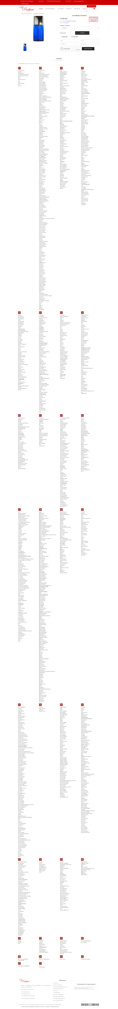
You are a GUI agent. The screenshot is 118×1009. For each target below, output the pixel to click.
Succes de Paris (84, 818)
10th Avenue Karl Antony (23, 74)
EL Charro (41, 332)
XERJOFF (20, 942)
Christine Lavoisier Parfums (87, 147)
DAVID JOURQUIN (21, 330)
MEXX (40, 625)
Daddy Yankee (21, 317)
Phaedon (20, 791)
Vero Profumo (63, 878)
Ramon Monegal (63, 714)
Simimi (82, 771)
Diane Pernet (21, 363)
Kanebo (82, 419)
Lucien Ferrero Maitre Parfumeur (25, 630)
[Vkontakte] (74, 980)
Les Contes (20, 576)
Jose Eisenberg (63, 487)
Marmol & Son (42, 580)
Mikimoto (41, 638)
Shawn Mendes (84, 761)
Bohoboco (62, 137)
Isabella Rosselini (42, 439)
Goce (82, 367)
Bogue (61, 136)
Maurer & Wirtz (42, 598)
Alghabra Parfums (43, 160)
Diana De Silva (21, 359)
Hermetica (20, 439)
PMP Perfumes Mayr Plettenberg (25, 817)
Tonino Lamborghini (22, 922)
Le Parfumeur (21, 565)
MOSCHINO (41, 687)
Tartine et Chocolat (22, 865)
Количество (63, 33)
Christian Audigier (85, 136)
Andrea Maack (42, 189)
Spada (82, 797)
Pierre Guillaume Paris (22, 805)
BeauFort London (63, 90)
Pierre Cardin (21, 803)
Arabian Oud (41, 242)
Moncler (40, 667)
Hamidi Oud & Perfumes (23, 423)
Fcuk (61, 326)
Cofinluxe (83, 169)
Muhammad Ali (42, 692)
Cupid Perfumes (84, 198)
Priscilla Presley (21, 841)
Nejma (61, 528)
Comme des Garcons (85, 173)
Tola (19, 912)
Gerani (82, 337)
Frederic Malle (63, 369)
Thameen (20, 882)
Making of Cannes (43, 543)
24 (18, 80)
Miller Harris (41, 644)
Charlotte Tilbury (84, 123)
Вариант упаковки (65, 25)
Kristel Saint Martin (85, 464)
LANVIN (19, 548)
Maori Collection (42, 551)
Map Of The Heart (43, 552)
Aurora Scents (42, 298)
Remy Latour (62, 733)
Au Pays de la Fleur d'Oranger (45, 295)
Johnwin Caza (63, 485)
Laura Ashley (21, 551)
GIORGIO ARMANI (84, 356)
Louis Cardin (20, 617)
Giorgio (82, 355)
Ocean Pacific (84, 514)
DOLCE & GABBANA (22, 377)
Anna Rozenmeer (42, 207)
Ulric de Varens (42, 864)
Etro (40, 411)
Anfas (40, 194)
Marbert (40, 553)
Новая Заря (62, 959)
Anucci (40, 233)
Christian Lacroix (84, 140)
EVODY (40, 402)
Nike (61, 546)
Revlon (61, 747)
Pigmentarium (21, 809)
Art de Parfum (42, 270)
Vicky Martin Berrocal (64, 886)
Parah (19, 730)
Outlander (83, 555)
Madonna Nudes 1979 (43, 518)
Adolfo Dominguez (43, 95)
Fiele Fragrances (63, 332)
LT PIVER (20, 625)
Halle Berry (20, 419)
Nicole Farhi (62, 542)
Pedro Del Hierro (21, 776)
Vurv (61, 908)
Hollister (20, 452)
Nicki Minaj (62, 537)
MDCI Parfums (42, 614)
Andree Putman (42, 190)
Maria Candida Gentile (43, 566)
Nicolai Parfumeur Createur (66, 539)
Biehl (61, 119)
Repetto (62, 742)
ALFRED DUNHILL (42, 157)
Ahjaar (40, 114)
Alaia (40, 138)
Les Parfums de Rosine (23, 585)
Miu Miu (40, 656)
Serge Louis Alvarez (85, 743)
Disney (19, 373)
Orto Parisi (83, 548)
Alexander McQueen (43, 154)
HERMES (20, 438)
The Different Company (23, 883)
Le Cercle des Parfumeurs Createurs (26, 558)
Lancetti (20, 544)
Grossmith (83, 378)
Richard (61, 750)
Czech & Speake (84, 200)
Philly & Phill (20, 798)
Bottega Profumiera (64, 151)
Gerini (82, 339)
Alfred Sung (41, 309)
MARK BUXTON (42, 579)
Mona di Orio (41, 665)
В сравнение (74, 36)
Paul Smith (20, 775)
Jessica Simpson (63, 461)
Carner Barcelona (85, 92)
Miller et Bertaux (42, 643)
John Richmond (63, 482)
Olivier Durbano (84, 528)
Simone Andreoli (84, 773)
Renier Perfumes (63, 741)
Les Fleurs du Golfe (22, 581)
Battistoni (62, 87)
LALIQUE (20, 543)
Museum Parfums (43, 695)
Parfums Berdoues (22, 738)
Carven (82, 202)
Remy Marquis (63, 735)
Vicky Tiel (62, 887)
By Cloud (62, 176)
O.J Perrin (83, 512)
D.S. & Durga (20, 316)
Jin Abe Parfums (63, 468)
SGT (82, 754)
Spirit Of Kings (84, 799)
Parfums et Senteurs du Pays (24, 751)
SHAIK (82, 755)
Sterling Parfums (84, 814)
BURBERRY (62, 171)
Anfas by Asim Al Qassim (44, 197)
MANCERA (41, 547)
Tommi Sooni (20, 917)
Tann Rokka (20, 864)
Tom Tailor (20, 916)
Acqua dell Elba (42, 82)
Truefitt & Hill (20, 932)
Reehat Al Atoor (63, 726)
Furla (61, 377)
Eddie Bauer (41, 320)
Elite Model (41, 341)
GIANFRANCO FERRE (85, 349)
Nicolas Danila (63, 541)
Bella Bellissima (63, 97)
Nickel (61, 536)
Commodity (83, 174)
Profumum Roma (21, 847)
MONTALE (41, 675)
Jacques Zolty (63, 426)
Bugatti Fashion (63, 170)
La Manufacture (21, 526)
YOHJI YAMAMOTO (43, 947)
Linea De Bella (21, 596)
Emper (40, 359)
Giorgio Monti (84, 393)
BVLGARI (62, 175)
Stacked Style (84, 800)
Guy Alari (83, 387)
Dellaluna (20, 342)
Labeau (19, 536)
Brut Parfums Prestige (65, 169)
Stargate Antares (84, 803)
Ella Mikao (41, 349)
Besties (61, 112)
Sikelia (82, 770)
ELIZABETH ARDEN (43, 344)
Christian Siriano (84, 143)
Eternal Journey (42, 393)
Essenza (41, 387)
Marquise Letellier (43, 582)
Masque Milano (42, 587)
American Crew (42, 175)
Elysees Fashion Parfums (44, 351)
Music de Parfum (42, 696)
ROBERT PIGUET (63, 760)
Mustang (41, 699)
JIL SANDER (62, 466)
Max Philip (41, 606)
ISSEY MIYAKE (42, 443)
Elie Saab (41, 337)
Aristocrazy (41, 260)
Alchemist (41, 147)
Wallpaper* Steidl (84, 863)
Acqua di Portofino (43, 88)
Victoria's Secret (63, 892)
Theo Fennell (20, 899)
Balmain (61, 78)
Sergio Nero (83, 747)
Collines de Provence (85, 170)
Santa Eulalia (84, 723)
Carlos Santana (84, 90)
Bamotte (62, 79)
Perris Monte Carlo (22, 788)
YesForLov (41, 943)
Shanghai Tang (84, 759)
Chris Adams (83, 133)
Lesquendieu (21, 590)
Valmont (62, 867)
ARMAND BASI (42, 262)
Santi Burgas (84, 726)
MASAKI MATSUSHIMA (43, 586)
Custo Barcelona (84, 199)
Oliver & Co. (83, 526)
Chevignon (83, 204)
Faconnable (62, 378)
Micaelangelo (42, 627)
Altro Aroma (41, 167)
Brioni (61, 162)
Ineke (40, 431)
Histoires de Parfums (22, 450)
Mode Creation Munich (44, 658)
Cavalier (83, 107)
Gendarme (83, 326)
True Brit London (21, 930)
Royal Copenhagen (64, 783)
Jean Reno (62, 452)
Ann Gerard (41, 204)
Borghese (62, 142)
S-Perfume (83, 707)
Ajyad (40, 121)
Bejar (61, 95)
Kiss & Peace (84, 452)
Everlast (40, 399)
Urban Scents (42, 870)
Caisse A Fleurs (84, 78)
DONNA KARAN (21, 379)
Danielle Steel (21, 323)
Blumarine (62, 131)
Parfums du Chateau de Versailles (25, 747)
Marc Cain (41, 555)
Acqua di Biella (42, 83)
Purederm (20, 853)
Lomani (19, 609)
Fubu (61, 373)
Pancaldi (20, 718)
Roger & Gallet (63, 773)
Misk (40, 651)
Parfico (19, 731)
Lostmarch (20, 615)
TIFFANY (20, 904)
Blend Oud (62, 128)
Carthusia (83, 100)
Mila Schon (41, 639)
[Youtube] (83, 980)
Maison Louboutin (43, 529)
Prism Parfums (21, 842)
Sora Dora (83, 789)
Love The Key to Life (22, 622)
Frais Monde (62, 354)
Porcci (19, 826)
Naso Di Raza (63, 518)
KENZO (82, 438)
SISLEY (82, 778)
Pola (19, 819)
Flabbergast (62, 339)
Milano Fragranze (42, 641)
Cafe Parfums (84, 75)
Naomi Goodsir (63, 513)
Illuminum (41, 429)
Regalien (62, 730)
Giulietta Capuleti (84, 361)
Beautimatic (62, 92)
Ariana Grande (42, 258)
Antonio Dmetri (42, 227)
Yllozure (40, 945)
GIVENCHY (83, 364)
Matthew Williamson (43, 595)
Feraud (61, 330)
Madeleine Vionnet (43, 515)
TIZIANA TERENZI (21, 908)
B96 (61, 70)
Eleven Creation (42, 336)
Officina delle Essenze (85, 518)
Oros (82, 547)
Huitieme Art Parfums (22, 463)
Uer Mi (40, 863)
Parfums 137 (20, 737)
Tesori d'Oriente (21, 881)
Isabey (40, 442)
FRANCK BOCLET (63, 359)
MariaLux (41, 570)
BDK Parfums (63, 89)
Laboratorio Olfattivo (22, 538)
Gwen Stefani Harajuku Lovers (87, 390)
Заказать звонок (91, 6)
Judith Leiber (62, 493)
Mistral (40, 654)
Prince (19, 837)
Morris (40, 686)
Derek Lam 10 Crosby (22, 351)
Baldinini (62, 75)
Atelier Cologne (42, 284)
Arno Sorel (41, 265)
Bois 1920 (62, 138)
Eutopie (40, 396)
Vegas (61, 872)
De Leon (20, 336)
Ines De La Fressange (43, 433)
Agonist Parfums (42, 113)
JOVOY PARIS (62, 492)
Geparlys (83, 336)
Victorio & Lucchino (64, 894)
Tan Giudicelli (21, 863)
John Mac (62, 479)
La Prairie (20, 531)
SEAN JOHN (83, 738)
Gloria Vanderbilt (84, 365)
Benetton (62, 103)
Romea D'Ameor (63, 775)
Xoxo (19, 943)
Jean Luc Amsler (63, 448)
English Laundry (42, 363)
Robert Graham (63, 759)
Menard (40, 618)
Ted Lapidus (20, 873)
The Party (20, 891)
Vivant (61, 902)
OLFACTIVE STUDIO (85, 522)
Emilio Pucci (41, 355)
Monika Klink (41, 670)
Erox (40, 375)
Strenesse (83, 817)
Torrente (20, 935)
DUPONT (20, 387)
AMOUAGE (41, 183)
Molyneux (41, 663)
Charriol (82, 125)
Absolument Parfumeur (44, 76)
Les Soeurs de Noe (22, 589)
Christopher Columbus (86, 149)
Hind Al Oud (20, 448)
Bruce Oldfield (63, 165)
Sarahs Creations (84, 732)
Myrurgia (41, 701)
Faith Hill (62, 320)
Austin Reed (41, 299)
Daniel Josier (20, 322)
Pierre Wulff (20, 808)
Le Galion (20, 561)
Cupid (82, 197)
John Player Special (64, 481)
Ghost (82, 346)
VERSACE (62, 882)
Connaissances (84, 176)
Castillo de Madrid (85, 103)
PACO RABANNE (21, 707)
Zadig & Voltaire (63, 940)
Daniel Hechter (21, 321)
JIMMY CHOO (62, 467)
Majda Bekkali (42, 539)
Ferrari (61, 331)
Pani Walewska (21, 719)
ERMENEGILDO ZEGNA (44, 374)
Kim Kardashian (84, 449)
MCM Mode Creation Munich (45, 611)
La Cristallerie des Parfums (23, 522)
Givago (82, 363)
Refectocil (62, 728)
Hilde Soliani (20, 447)
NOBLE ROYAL (63, 556)
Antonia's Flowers (43, 222)
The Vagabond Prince (22, 897)
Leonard (20, 571)
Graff (82, 370)
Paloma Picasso (21, 713)
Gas (82, 392)
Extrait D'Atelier (42, 408)
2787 (19, 82)
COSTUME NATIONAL (85, 184)
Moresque (41, 681)
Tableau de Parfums (22, 862)
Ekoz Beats (41, 330)
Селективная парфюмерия (24, 965)
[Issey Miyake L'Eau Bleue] (25, 47)
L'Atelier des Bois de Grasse (24, 515)
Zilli (60, 948)
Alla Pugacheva (42, 161)
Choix (82, 131)
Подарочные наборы (85, 959)
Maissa (40, 537)
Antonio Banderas (43, 224)
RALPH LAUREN (63, 711)
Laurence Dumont (22, 555)
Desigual (20, 353)
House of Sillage (21, 458)
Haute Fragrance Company (23, 426)
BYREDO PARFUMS (64, 181)
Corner (82, 180)
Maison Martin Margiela (44, 531)
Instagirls (41, 437)
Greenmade (83, 374)
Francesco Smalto (64, 358)
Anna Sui (41, 208)
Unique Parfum (42, 868)
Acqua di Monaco (42, 85)
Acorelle (40, 80)
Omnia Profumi (84, 531)
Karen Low (83, 421)
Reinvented (62, 731)
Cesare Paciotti (84, 114)
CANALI (82, 83)
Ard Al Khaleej (42, 252)
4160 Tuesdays (21, 83)
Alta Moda (41, 165)
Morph (40, 685)
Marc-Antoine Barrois (43, 563)
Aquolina (41, 240)
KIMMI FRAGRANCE (85, 450)
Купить (83, 33)
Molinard (41, 659)
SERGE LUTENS (84, 745)
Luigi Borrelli (20, 633)
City (82, 156)
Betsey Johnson (63, 113)
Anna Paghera (42, 205)
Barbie (61, 82)
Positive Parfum (21, 829)
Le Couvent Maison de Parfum (24, 560)
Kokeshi (82, 455)
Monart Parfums (42, 666)
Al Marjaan (41, 133)
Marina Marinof (42, 575)
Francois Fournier (63, 363)
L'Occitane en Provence (23, 518)
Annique (41, 217)
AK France (41, 122)
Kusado (82, 467)
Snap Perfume (84, 781)
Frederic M (62, 368)
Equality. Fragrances (43, 370)
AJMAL (40, 118)
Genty (82, 330)
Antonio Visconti (42, 232)
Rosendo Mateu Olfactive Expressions (68, 780)
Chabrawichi (83, 117)
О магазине (55, 983)
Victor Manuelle (63, 888)
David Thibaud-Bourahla (23, 331)
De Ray (19, 337)
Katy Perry (83, 429)
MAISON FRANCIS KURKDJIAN (45, 526)
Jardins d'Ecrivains (64, 435)
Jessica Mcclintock (64, 505)
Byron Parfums (63, 183)
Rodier (61, 770)
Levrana (20, 591)
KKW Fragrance (84, 454)
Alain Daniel (41, 141)
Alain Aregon (42, 140)
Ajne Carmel (41, 119)
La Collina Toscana (22, 520)
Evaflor (40, 398)
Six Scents (83, 779)
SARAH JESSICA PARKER (86, 731)
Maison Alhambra (42, 523)
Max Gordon (41, 604)
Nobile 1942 (62, 555)
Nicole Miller (62, 543)
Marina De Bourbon (43, 574)
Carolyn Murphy (84, 95)
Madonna (41, 517)
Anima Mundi (42, 202)
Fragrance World (63, 353)
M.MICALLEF (41, 513)
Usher (40, 872)
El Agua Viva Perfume (43, 331)
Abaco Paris (41, 73)
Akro (40, 123)
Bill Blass (62, 123)
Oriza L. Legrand (84, 542)
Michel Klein (41, 634)
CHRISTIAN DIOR (84, 138)
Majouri (40, 542)
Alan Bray (41, 143)
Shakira (82, 757)
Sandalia (83, 721)
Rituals (61, 755)
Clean (82, 162)
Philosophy (20, 799)
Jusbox (61, 500)
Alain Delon (41, 142)
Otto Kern (83, 552)
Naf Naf (61, 571)
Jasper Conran (63, 438)
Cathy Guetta (84, 106)
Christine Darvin (84, 146)
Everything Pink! (42, 401)
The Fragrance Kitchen (23, 884)
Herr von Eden (21, 442)
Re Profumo (62, 723)
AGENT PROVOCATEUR (44, 112)
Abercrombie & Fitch (43, 75)
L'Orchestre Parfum (22, 519)
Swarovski (83, 823)
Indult (40, 430)
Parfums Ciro (21, 741)
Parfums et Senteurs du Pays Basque (26, 752)
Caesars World (84, 74)
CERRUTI (83, 113)
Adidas (40, 94)
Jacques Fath (63, 425)
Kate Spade (83, 426)
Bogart (61, 135)
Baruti (61, 84)
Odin (82, 515)
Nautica (61, 522)
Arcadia (40, 251)
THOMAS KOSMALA (22, 903)
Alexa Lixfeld (41, 152)
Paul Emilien (20, 773)
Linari (19, 594)
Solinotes (83, 785)
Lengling (20, 570)
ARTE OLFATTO (42, 272)
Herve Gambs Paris (22, 443)
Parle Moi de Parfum (22, 764)
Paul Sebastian (21, 774)
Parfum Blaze (21, 732)
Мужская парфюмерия (27, 13)
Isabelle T (41, 440)
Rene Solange (63, 738)
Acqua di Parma (42, 87)
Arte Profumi (41, 274)
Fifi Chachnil (62, 334)
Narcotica (62, 515)
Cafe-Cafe (83, 76)
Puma (19, 852)
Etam (40, 390)
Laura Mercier (21, 553)
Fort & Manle (62, 348)
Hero (19, 440)
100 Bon (20, 71)
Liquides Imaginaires (22, 600)
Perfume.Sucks (21, 784)
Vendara (62, 873)
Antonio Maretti (42, 229)
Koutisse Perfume (85, 462)
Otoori (82, 551)
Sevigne (83, 750)
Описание (59, 58)
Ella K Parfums (42, 348)
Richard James (63, 751)
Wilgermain (83, 873)
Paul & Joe (20, 771)
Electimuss (41, 335)
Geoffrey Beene (84, 332)
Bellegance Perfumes (64, 98)
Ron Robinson (63, 778)
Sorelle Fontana (84, 790)
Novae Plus (62, 565)
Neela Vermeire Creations (65, 527)
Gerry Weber (84, 341)
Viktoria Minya (63, 896)
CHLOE (82, 130)
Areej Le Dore (42, 256)
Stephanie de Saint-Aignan (87, 813)
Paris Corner (20, 759)
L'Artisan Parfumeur (22, 513)
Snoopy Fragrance (85, 783)
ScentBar (83, 735)
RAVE (61, 721)
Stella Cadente (84, 807)
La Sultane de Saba (22, 533)
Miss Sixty (41, 652)
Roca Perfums (63, 765)
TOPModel (20, 923)
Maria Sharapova (42, 567)
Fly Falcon (62, 346)
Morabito (41, 680)
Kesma (82, 442)
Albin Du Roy (41, 146)
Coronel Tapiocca (84, 181)
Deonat (19, 348)
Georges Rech (84, 335)
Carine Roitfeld (84, 85)
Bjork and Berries (63, 126)
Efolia (40, 325)
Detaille (19, 354)
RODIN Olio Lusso (63, 771)
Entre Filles (41, 368)
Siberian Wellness (85, 766)
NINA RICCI (62, 550)
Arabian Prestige (42, 243)
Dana (19, 320)
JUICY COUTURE (63, 495)
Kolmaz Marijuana (84, 457)
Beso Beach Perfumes (64, 111)
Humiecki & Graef (21, 464)
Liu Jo (19, 601)
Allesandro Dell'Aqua (43, 162)
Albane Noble (42, 145)
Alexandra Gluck (42, 155)
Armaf (40, 261)
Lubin (19, 641)
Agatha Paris (42, 108)
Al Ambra (41, 125)
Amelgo (40, 174)
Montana (41, 676)
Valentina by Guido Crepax (65, 864)
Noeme (61, 557)
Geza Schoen (84, 342)
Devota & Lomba (21, 355)
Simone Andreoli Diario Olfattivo (88, 774)
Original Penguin (84, 541)
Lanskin (19, 547)
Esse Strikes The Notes (44, 384)
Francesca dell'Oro (64, 356)
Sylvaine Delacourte (85, 832)
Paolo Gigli (20, 726)
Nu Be (61, 566)
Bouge (61, 155)
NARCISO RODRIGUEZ (64, 514)
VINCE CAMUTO (63, 898)
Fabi (61, 318)
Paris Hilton (20, 760)
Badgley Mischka (63, 71)
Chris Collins (83, 135)
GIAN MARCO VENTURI (86, 348)
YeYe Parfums (42, 944)
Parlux (19, 766)
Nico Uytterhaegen (64, 538)
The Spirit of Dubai (22, 894)
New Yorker (62, 533)
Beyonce (62, 117)
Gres (82, 375)
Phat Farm (20, 794)
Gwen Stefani (84, 389)
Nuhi (61, 569)
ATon (40, 291)
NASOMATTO (62, 519)
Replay (61, 743)
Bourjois (62, 156)
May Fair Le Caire (42, 608)
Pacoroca (20, 709)
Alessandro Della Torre (44, 150)
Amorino (41, 180)
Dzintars (20, 389)
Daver (19, 327)
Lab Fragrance (21, 534)
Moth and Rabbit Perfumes (44, 689)
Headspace (20, 429)
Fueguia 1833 (63, 374)
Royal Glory (62, 788)
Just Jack (62, 501)
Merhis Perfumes (42, 624)
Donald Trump (21, 378)
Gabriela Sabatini (84, 315)
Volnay (61, 904)
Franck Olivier (63, 361)
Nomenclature (63, 558)
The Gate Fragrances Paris (23, 886)
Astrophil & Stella (42, 281)
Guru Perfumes (84, 384)
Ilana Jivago (41, 428)
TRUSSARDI (20, 934)
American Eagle (42, 176)
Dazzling (20, 335)
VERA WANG (62, 874)
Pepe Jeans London (22, 781)
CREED (82, 190)
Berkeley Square (63, 107)
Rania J (61, 718)
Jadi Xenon (62, 428)
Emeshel (41, 354)
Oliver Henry (83, 527)
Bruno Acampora (63, 166)
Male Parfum (41, 544)
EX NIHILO (41, 404)
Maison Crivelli (42, 524)
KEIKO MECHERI (84, 431)
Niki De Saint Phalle (64, 547)
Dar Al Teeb (20, 325)
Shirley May (83, 764)
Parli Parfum (20, 765)
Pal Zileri (20, 712)
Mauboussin (41, 596)
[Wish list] (90, 9)
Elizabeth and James (43, 342)
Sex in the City (84, 751)
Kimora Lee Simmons (85, 469)
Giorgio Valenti (84, 359)
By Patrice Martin (63, 178)
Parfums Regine (21, 754)
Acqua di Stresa (42, 90)
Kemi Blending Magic (85, 433)
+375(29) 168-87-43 (51, 1)
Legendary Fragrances (23, 569)
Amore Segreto (42, 179)
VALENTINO (62, 865)
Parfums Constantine (22, 742)
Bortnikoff (62, 149)
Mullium (40, 694)
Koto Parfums (84, 461)
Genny (82, 327)
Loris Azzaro (20, 614)
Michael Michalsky (43, 632)
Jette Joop (62, 463)
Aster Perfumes (42, 279)
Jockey (61, 477)
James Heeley (63, 431)
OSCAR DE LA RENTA (85, 550)
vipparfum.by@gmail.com (79, 1)
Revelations (62, 745)
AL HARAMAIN (42, 131)
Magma (40, 520)
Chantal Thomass (84, 119)
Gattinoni (83, 325)
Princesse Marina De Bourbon (24, 840)
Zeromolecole (63, 947)
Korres (82, 459)
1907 (19, 78)
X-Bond (19, 940)
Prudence (20, 850)
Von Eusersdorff (63, 906)
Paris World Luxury (22, 762)
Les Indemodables (22, 582)
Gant (82, 322)
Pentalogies (20, 779)
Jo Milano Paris (63, 474)
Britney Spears (63, 186)
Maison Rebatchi (42, 532)
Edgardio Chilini (42, 322)
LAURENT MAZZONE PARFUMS (24, 556)
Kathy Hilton (83, 428)
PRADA (19, 831)
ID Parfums (41, 423)
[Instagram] (80, 980)
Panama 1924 (21, 717)
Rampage (62, 716)
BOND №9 (62, 141)
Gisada (82, 360)
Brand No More (63, 157)
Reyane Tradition (63, 749)
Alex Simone (41, 151)
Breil (61, 160)
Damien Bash (21, 318)
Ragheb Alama (63, 707)
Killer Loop (83, 448)
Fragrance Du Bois (64, 351)
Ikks (40, 424)
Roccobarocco (63, 767)
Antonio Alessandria (43, 223)
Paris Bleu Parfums (22, 757)
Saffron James (84, 712)
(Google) (37, 1006)
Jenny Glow (62, 458)
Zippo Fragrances (63, 949)
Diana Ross (20, 360)
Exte (40, 412)
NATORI (61, 520)
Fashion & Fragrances (64, 323)
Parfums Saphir (21, 755)
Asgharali (41, 276)
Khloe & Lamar (84, 444)
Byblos (61, 179)
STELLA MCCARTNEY (85, 808)
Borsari (61, 147)
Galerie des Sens (84, 317)
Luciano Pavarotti (22, 628)
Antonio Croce (42, 226)
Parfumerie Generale (22, 735)
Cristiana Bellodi (84, 192)
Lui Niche (20, 632)
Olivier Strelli (83, 529)
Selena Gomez (84, 741)
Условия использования (58, 988)
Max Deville (41, 603)
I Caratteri (41, 418)
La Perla (19, 529)
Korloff (82, 458)
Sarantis (83, 733)
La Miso (19, 528)
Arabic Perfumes (42, 246)
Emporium (41, 360)
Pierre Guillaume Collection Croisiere (26, 804)
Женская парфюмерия (23, 959)
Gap (82, 323)
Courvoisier (83, 188)
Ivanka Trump (42, 445)
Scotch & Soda (84, 737)
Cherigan (83, 128)
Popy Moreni (20, 824)
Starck (82, 802)
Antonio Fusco (42, 228)
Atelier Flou (41, 288)
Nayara (61, 524)
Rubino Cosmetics (64, 791)
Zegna (61, 944)
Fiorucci (61, 336)
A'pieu (40, 71)
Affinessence (42, 106)
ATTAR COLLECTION (43, 294)
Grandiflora (83, 373)
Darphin (19, 326)
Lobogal (20, 605)
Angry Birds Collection (43, 200)
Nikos (61, 548)
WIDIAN (82, 872)
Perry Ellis (20, 789)
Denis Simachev (21, 346)
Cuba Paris (83, 195)
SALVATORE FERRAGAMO (86, 718)
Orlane (82, 543)
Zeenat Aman (63, 943)
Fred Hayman (63, 367)
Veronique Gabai (63, 881)
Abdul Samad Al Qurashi (44, 74)
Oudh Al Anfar (84, 553)
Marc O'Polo (41, 561)
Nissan (61, 553)
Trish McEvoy (20, 929)
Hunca (19, 467)
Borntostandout (63, 143)
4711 (19, 84)
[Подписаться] (96, 988)
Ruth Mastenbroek (64, 797)
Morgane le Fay (42, 684)
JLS (60, 471)
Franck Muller (63, 360)
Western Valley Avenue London (87, 868)
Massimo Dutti (42, 589)
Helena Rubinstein (22, 468)
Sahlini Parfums (84, 714)
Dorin (19, 380)
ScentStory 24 (84, 736)
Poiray (19, 818)
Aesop (40, 103)
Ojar (82, 519)
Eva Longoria (42, 397)
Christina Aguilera (85, 145)
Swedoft (83, 824)
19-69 (19, 76)
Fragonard (62, 350)
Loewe (19, 606)
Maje (40, 541)
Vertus (61, 883)
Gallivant (83, 320)
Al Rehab (41, 135)
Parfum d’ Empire (21, 733)
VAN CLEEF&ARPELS (64, 868)
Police (19, 821)
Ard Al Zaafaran (42, 255)
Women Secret (84, 874)
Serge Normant (84, 746)
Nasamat (62, 517)
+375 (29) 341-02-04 (25, 992)
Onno (82, 536)
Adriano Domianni (43, 98)
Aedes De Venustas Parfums (45, 100)
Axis (40, 304)
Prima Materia (21, 836)
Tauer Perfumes (21, 867)
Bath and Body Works (64, 85)
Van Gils (61, 869)
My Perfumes (42, 700)
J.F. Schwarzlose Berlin (64, 418)
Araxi (40, 250)
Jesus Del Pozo (63, 462)
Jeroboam (62, 459)
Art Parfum (41, 271)
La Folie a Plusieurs (22, 523)
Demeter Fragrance (22, 344)
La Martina (20, 527)
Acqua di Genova (42, 84)
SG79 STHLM (84, 752)
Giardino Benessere (85, 351)
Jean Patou (62, 449)
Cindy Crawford (84, 155)
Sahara (82, 713)
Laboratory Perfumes (22, 539)
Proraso (19, 848)
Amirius (40, 178)
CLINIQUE (83, 164)
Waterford (83, 864)
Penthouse (20, 780)
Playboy (19, 814)
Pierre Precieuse (21, 807)
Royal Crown (62, 785)
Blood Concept (63, 130)
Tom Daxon (20, 913)
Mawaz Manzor (42, 599)
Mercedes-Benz (42, 623)
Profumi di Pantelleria (22, 845)
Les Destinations (21, 579)
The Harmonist (21, 887)
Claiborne (83, 157)
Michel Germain (42, 633)
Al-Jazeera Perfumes (43, 136)
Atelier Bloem (42, 283)
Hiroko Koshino (21, 449)
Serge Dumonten (84, 742)
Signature (83, 767)
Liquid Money (21, 599)
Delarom (20, 341)
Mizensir (41, 657)
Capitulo (83, 84)
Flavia (61, 340)
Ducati (19, 384)
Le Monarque (21, 563)
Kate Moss (83, 425)
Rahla (61, 708)
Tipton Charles (21, 907)
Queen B (41, 707)
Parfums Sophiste (22, 756)
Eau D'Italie (41, 316)
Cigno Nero (83, 152)
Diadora (19, 358)
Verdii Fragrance (63, 875)
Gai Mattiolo (83, 316)
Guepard (83, 380)
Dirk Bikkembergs (21, 372)
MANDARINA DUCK (43, 548)
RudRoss (62, 793)
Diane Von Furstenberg (23, 364)
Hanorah (20, 425)
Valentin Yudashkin (64, 863)
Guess (82, 383)
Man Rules (41, 546)
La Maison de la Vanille (23, 524)
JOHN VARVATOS (63, 483)
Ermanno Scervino (43, 373)
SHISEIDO (83, 765)
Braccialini (62, 185)
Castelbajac (83, 203)
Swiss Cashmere (84, 828)
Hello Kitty (20, 431)
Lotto (19, 639)
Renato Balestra (63, 736)
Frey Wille (62, 372)
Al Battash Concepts (43, 128)
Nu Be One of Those (64, 567)
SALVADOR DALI (84, 717)
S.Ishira (82, 708)
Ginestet (83, 354)
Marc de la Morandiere (44, 556)
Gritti (82, 377)
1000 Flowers (21, 73)
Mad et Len (41, 514)
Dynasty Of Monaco (22, 388)
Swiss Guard (83, 829)
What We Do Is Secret (85, 869)
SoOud (82, 788)
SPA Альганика (84, 795)
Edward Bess (42, 323)
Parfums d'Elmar (21, 743)
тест (40, 965)
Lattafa (19, 550)
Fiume (61, 337)
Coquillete (83, 178)
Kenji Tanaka (83, 434)
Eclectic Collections (43, 317)
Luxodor (20, 637)
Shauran (83, 760)
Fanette (61, 321)
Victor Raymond (63, 889)
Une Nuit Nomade (42, 867)
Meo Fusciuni (42, 620)
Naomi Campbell (63, 572)
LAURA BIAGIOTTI (21, 552)
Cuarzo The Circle (84, 194)
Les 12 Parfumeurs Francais (24, 572)
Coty (82, 185)
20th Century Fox (21, 79)
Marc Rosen (41, 562)
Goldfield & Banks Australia (87, 368)
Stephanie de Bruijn (85, 812)
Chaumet (83, 127)
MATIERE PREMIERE (43, 591)
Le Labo (19, 562)
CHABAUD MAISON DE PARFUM (87, 116)
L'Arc (19, 512)
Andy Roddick (42, 192)
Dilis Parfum (20, 367)
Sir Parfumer (83, 776)
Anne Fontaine (42, 212)
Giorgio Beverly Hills (85, 358)
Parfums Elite (21, 750)
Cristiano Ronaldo (85, 193)
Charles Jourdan (84, 122)
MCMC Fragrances (43, 613)
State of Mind (84, 804)
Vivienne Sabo (63, 903)
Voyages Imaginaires (64, 907)
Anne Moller (41, 214)
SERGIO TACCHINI (84, 749)
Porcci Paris (20, 827)
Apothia (40, 235)
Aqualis (40, 238)
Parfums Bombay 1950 (23, 740)
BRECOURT (62, 159)
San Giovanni (84, 719)
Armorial (41, 264)
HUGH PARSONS (21, 461)
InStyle (40, 438)
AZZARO (41, 308)
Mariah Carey (42, 569)
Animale (40, 203)
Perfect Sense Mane (22, 783)
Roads (61, 756)
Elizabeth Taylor (42, 345)
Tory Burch (20, 925)
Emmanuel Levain (43, 356)
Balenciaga (62, 76)
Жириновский (21, 960)
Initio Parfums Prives (43, 435)
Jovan (61, 491)
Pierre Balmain (21, 802)
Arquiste (41, 267)
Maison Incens (42, 528)
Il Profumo (41, 425)
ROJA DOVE (62, 774)
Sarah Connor (84, 730)
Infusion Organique (43, 434)
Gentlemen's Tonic (85, 329)
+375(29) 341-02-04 (24, 1)
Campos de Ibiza (84, 82)
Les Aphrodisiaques (22, 574)
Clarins (82, 159)
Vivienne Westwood (64, 910)
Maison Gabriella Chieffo (44, 527)
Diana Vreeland (21, 361)
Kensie (82, 437)
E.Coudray (41, 315)
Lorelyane (20, 611)
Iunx (40, 444)
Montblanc (41, 677)
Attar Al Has (41, 293)
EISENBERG (41, 329)
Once (82, 532)
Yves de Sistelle (42, 949)
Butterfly (62, 174)
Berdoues (62, 106)
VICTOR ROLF (63, 891)
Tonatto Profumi (21, 921)
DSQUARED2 (20, 383)
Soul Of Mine (83, 793)
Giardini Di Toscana (85, 350)
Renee (61, 740)
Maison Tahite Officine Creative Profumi (47, 534)
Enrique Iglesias (42, 367)
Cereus (82, 112)
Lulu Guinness (21, 635)
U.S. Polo (41, 862)
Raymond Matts (63, 722)
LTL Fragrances (21, 627)
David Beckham (21, 329)
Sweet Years (83, 826)
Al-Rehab (41, 137)
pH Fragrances (21, 790)
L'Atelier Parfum (21, 517)
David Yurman (21, 332)
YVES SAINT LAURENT (43, 952)
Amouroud (41, 184)
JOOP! (61, 486)
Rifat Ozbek (62, 752)
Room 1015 (62, 779)
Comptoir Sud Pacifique (86, 175)
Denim (19, 345)
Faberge (62, 317)
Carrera (82, 99)
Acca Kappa (41, 78)
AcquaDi (41, 92)
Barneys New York (64, 83)
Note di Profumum (64, 562)
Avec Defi (41, 302)
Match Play (41, 590)
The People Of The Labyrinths (24, 892)
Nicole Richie (62, 544)
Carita (82, 87)
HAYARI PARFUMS (22, 428)
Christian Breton (84, 137)
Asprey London (42, 277)
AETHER (41, 104)
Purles (19, 856)
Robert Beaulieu (63, 757)
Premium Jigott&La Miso (23, 833)
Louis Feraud (20, 618)
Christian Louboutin (85, 141)
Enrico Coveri (42, 364)
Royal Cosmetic (63, 784)
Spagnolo (83, 798)
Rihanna (62, 754)
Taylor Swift (20, 870)
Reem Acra (62, 727)
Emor (40, 358)
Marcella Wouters (43, 565)
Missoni (40, 653)
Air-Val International (43, 116)
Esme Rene (41, 379)
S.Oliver (82, 709)
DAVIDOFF (20, 334)
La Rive (19, 532)
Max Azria (41, 601)
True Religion (21, 931)
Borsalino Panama (64, 146)
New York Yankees (64, 532)
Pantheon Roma (21, 723)
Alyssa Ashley (42, 173)
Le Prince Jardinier (22, 566)
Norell (61, 561)
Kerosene (83, 440)
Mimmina (41, 646)
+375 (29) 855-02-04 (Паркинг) (28, 995)
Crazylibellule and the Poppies (87, 189)
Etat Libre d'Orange (43, 392)
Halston (19, 420)
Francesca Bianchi (64, 355)
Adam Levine (42, 93)
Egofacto (41, 326)
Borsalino (62, 145)
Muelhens (41, 691)
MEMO (40, 617)
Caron (82, 97)
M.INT (40, 512)
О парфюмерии (56, 992)
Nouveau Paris (63, 563)
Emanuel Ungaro (42, 353)
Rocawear (62, 766)
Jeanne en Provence (64, 457)
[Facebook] (77, 980)
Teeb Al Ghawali (21, 874)
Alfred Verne (41, 159)
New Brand (62, 531)
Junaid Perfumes (63, 498)
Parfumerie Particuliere (23, 736)
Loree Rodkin (21, 610)
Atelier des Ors (42, 285)
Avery (40, 303)
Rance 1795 (62, 717)
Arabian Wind (42, 245)
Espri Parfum (42, 380)
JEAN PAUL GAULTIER (64, 450)
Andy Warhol (42, 193)
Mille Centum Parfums (43, 642)
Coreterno (83, 179)
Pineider (20, 810)
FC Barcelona (63, 325)
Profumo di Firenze (22, 846)
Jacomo (61, 421)
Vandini (61, 870)
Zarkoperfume (63, 942)
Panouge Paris (21, 722)
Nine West (62, 551)
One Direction (84, 533)
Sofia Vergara (84, 784)
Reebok (61, 724)
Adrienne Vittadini (43, 99)
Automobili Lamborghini (44, 300)
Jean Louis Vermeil (64, 447)
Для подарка (84, 942)
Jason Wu (62, 437)
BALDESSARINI (63, 74)
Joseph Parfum (63, 488)
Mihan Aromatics (42, 635)
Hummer (20, 466)
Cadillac (82, 73)
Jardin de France (63, 433)
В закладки (64, 36)
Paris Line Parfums (22, 761)
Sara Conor (83, 728)
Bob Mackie (62, 133)
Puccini (19, 851)
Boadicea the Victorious (65, 132)
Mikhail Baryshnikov (43, 637)
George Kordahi (84, 334)
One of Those (84, 534)
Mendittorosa (42, 619)
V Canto (61, 862)
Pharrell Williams (21, 793)
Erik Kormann (42, 372)
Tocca (19, 910)
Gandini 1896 (84, 321)
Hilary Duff (20, 445)
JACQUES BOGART (64, 423)
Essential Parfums (43, 385)
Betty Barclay (63, 114)
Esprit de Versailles (43, 383)
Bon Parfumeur (63, 140)
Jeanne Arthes (63, 455)
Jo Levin (61, 472)
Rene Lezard (62, 737)
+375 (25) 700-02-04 (25, 993)
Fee (61, 327)
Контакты (55, 990)
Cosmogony (83, 183)
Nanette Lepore (63, 512)
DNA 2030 (20, 375)
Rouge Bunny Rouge (64, 781)
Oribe (82, 539)
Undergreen (41, 865)
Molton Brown (42, 662)
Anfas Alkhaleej (42, 195)
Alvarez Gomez (42, 169)
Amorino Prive (42, 181)
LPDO (19, 623)
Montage (41, 673)
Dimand (19, 368)
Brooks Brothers (63, 164)
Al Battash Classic (43, 127)
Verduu (61, 877)
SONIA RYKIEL (84, 786)
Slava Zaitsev (84, 780)
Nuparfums (62, 570)
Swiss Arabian (84, 827)
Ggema (82, 344)
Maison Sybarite (42, 533)
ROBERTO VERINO (64, 764)
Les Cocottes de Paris (22, 575)
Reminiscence (63, 732)
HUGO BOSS (20, 462)
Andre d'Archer (42, 188)
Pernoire (20, 786)
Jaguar (61, 429)
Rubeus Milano (63, 790)
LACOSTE (20, 541)
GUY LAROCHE (84, 388)
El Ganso (41, 334)
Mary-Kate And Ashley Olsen (45, 585)
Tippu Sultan (20, 906)
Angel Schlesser (42, 198)
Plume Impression (22, 816)
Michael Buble (42, 628)
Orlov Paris (83, 544)
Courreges (83, 186)
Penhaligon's (20, 778)
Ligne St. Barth (21, 592)
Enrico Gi (41, 365)
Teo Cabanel (20, 875)
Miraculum (41, 648)
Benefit (61, 102)
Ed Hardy (41, 318)
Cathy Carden (84, 104)
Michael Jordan (42, 629)
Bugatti (61, 188)
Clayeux (82, 160)
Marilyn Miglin (42, 572)
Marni (40, 581)
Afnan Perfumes (42, 107)
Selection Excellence (85, 740)
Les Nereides (21, 584)
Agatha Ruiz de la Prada (44, 109)
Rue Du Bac (62, 795)
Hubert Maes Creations (23, 459)
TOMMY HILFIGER (21, 920)
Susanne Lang (84, 822)
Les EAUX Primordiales (23, 580)
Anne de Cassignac (43, 210)
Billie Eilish (62, 125)
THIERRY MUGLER (22, 901)
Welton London (84, 867)
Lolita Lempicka (21, 608)
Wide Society (84, 870)
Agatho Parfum (42, 111)
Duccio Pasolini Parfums (23, 385)
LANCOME (20, 546)
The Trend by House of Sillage (24, 896)
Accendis (41, 79)
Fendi (61, 329)
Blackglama (62, 127)
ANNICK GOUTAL (42, 216)
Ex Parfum (41, 406)
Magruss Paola (42, 522)
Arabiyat (41, 247)
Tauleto (19, 869)
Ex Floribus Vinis (42, 403)
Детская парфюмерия (86, 940)
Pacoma (20, 708)
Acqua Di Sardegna (43, 89)
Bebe (61, 94)
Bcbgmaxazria (63, 88)
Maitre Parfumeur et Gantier (45, 538)
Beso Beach (62, 109)
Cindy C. (82, 154)
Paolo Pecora (21, 727)
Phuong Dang (21, 800)
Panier (19, 721)
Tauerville (20, 868)
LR (18, 624)
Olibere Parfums (84, 524)
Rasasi (61, 719)
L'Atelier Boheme (21, 514)
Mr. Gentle (41, 690)
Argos (40, 257)
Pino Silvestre (21, 812)
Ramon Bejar (62, 712)
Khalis (82, 443)
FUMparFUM (62, 375)
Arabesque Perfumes (43, 241)
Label (19, 537)
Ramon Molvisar (63, 713)
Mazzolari (41, 610)
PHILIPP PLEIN (21, 795)
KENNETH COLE (84, 435)
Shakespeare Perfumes (86, 756)
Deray (19, 349)
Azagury (41, 305)
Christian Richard (84, 142)
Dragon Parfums (21, 382)
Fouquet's (62, 349)
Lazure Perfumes (21, 557)
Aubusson (41, 296)
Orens (82, 538)
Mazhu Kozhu (42, 609)
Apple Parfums (42, 236)
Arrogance (41, 269)
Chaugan (83, 126)
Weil (82, 865)
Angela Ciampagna (43, 199)
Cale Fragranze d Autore (86, 79)
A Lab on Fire (42, 70)
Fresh (61, 370)
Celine (82, 109)
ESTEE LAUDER (42, 389)
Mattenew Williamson (43, 594)
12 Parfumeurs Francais (23, 75)
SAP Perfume (84, 727)
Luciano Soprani (21, 629)
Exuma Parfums (42, 409)
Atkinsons (41, 290)
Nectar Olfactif (63, 526)
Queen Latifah (42, 708)
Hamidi (19, 421)
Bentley (61, 104)
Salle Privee (83, 716)
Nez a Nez (62, 534)
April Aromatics (42, 237)
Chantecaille (83, 121)
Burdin (61, 173)
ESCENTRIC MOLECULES (44, 378)
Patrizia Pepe (21, 770)
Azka (40, 307)
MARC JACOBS (42, 558)
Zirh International (63, 951)
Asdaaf (40, 275)
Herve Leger (20, 444)
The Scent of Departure (23, 893)
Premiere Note (21, 832)
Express (40, 407)
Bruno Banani (63, 167)
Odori (82, 517)
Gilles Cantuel (84, 353)
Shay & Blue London (85, 762)
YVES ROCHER (42, 951)
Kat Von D (83, 424)
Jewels (61, 464)
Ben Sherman (63, 100)
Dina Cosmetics (21, 369)
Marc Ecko (41, 557)
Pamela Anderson (22, 716)
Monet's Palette (42, 668)
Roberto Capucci (63, 761)
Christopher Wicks (85, 150)
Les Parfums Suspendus (23, 586)
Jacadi (61, 420)
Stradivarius (83, 816)
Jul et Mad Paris (63, 496)
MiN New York (42, 647)
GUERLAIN (83, 382)
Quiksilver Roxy (42, 711)
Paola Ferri (20, 724)
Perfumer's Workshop (22, 785)
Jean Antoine (63, 440)
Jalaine (61, 430)
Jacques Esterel (63, 424)
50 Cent (20, 85)
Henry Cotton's (21, 435)
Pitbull (19, 813)
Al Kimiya (41, 132)
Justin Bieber (62, 502)
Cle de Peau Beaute (85, 161)
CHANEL (83, 118)
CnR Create (83, 166)
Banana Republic (63, 80)
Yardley (40, 942)
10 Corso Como (21, 70)
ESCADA (41, 377)
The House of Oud (22, 888)
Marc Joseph (41, 560)
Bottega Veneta (63, 152)
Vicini (61, 884)
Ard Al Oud (41, 253)
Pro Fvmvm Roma (21, 843)
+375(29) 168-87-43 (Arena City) (28, 998)
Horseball (20, 455)
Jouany (61, 490)
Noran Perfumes (63, 560)
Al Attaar (41, 126)
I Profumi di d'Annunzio (44, 419)
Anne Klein (41, 213)
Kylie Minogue (84, 468)
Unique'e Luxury (42, 869)
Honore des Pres (21, 454)
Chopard (83, 132)
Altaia (40, 166)
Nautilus (62, 523)
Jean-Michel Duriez (64, 454)
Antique (40, 221)
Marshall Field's (42, 584)
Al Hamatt (41, 130)
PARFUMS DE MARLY (22, 746)
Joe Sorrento (62, 506)
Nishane (62, 552)
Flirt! (61, 341)
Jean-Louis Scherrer (64, 453)
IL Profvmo (41, 426)
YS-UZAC (41, 948)
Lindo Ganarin (21, 595)
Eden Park (41, 321)
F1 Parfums (62, 315)
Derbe (19, 350)
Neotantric (62, 529)
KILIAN (82, 447)
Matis (40, 592)
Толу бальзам (42, 967)
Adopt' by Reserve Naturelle (45, 97)
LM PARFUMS (21, 604)
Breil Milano (62, 161)
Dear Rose (20, 340)
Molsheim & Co (42, 661)
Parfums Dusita (21, 749)
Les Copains (20, 577)
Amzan (40, 185)
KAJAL (82, 418)
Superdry (83, 821)
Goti (82, 369)
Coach (82, 167)
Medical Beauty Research (44, 615)
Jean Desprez (63, 445)
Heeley (19, 430)
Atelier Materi (42, 289)
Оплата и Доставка (57, 984)
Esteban (41, 388)
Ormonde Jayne (84, 546)
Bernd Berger (63, 108)
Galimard (83, 318)
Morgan (40, 682)
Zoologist (62, 953)
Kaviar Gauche (84, 430)
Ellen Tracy (41, 350)
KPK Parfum (83, 463)
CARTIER (83, 102)
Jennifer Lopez (63, 504)
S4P (82, 711)
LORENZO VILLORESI (22, 613)
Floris (61, 345)
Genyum (83, 331)
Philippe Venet (21, 797)
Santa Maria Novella (85, 724)
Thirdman (20, 902)
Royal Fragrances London (65, 786)
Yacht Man (41, 940)
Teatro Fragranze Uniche (23, 872)
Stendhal (83, 809)
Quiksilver (41, 709)
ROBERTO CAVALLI (64, 762)
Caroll (82, 94)
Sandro (82, 722)
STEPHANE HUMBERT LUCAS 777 (88, 810)
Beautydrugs (63, 93)
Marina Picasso (42, 576)
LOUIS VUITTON (21, 619)
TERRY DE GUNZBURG (23, 879)
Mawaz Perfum (42, 600)
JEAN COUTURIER (63, 444)
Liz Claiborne (20, 603)
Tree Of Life (20, 927)
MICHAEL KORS (42, 630)
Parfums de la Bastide (22, 745)
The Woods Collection (22, 898)
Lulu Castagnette (21, 634)
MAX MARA (41, 605)
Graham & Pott (84, 372)
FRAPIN (61, 365)
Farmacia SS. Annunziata (65, 322)
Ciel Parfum (83, 151)
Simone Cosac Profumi (86, 775)
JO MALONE (62, 473)
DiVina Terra (20, 374)
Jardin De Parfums (64, 434)
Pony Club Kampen (22, 823)
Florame (61, 344)
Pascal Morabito (21, 767)
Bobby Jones (62, 184)
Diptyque (20, 370)
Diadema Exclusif (21, 356)
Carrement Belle (84, 98)
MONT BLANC (42, 672)
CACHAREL (83, 71)
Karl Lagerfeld (84, 423)
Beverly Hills (62, 116)
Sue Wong (83, 819)
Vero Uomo (62, 879)
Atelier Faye (41, 286)
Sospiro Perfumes (85, 791)
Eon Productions (42, 369)
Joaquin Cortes (63, 476)
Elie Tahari (41, 339)
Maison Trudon (42, 536)
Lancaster (20, 638)
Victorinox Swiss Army (64, 893)
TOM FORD (20, 915)
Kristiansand (83, 466)
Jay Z (61, 439)
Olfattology (83, 523)
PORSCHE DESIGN (22, 828)
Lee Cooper (20, 567)
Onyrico (82, 537)
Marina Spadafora (43, 577)
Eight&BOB (41, 327)
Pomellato (20, 822)
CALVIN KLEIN (84, 80)
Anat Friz (41, 186)
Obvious (83, 513)
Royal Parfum (63, 789)
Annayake (41, 209)
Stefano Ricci (84, 805)
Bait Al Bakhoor (63, 73)
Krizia (82, 471)
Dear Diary (20, 339)
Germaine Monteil (85, 340)
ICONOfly (41, 421)
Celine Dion (83, 111)
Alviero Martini (42, 170)
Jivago (61, 469)
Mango (40, 550)
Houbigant (20, 457)
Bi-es (61, 118)
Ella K (40, 346)
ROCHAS (62, 769)
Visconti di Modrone (64, 899)
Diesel (19, 365)
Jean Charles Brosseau (65, 443)
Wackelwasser (84, 862)
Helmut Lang (20, 433)
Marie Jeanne (42, 571)
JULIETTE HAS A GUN (64, 497)
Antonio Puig (42, 231)
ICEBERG (41, 420)
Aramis (40, 248)
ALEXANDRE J (42, 156)
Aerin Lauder (41, 102)
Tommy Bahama (21, 918)
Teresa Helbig (21, 878)
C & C (82, 70)
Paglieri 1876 (21, 711)
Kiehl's (82, 445)
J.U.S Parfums (63, 419)
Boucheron (62, 154)
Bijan (61, 122)
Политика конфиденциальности (60, 986)
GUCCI (82, 379)
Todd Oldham (21, 911)
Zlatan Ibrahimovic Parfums (66, 952)
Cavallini (83, 108)
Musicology (41, 697)
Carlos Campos (84, 89)
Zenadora (62, 945)
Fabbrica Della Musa (64, 316)
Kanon (82, 420)
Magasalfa (41, 519)
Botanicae (62, 150)
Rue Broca (62, 794)
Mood (40, 679)
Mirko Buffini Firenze (43, 649)
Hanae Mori (20, 424)
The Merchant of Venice (23, 889)
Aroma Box (41, 266)
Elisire (40, 340)
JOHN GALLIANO (63, 478)
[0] (93, 9)
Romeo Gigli (62, 776)
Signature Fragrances (85, 769)
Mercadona (41, 622)
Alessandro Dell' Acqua (44, 149)
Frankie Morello (63, 364)
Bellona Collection (64, 99)
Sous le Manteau (84, 794)
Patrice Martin (21, 769)
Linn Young (20, 598)
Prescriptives (21, 834)
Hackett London (21, 418)
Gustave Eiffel (84, 385)
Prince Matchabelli (22, 838)
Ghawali (82, 345)
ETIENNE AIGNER (42, 394)
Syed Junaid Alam (84, 831)
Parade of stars (21, 728)
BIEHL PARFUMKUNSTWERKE (66, 121)
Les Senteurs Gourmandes (23, 587)
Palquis (19, 714)
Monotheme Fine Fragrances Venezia (47, 671)
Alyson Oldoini (42, 171)
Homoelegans (21, 453)
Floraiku (61, 342)
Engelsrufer (41, 361)
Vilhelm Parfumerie (64, 897)
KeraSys (83, 439)
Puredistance (21, 855)
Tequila (19, 877)
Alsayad (40, 164)
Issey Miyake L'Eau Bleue (38, 13)
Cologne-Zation (84, 171)
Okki (82, 520)
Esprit (40, 382)
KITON (82, 453)
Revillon (61, 746)
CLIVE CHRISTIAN (84, 165)
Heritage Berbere (21, 437)
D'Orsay (19, 315)
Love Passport (21, 620)
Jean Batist (62, 442)
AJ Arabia (41, 117)
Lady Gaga (20, 542)
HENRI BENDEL (21, 434)
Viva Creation (63, 901)
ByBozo (61, 180)
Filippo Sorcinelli (63, 335)
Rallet (61, 709)
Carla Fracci (83, 88)
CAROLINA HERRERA (85, 93)
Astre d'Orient (42, 280)
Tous (19, 926)
